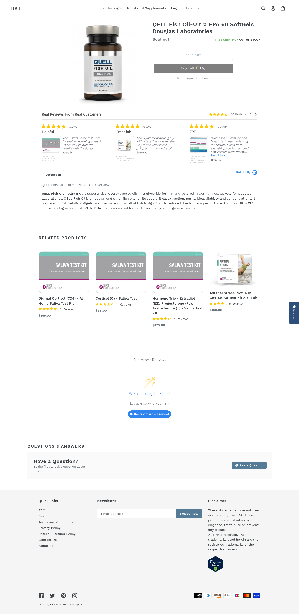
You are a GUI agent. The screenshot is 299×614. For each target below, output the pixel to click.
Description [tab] (53, 174)
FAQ (42, 510)
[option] (103, 64)
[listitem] (154, 144)
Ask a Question (251, 465)
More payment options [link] (193, 78)
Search (44, 516)
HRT (16, 8)
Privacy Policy (50, 528)
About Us (46, 546)
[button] (251, 114)
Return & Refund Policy (57, 534)
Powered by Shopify (69, 604)
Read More (152, 155)
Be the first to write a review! (149, 414)
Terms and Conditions (56, 522)
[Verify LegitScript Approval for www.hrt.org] (215, 571)
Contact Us (48, 540)
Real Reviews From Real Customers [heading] (72, 114)
